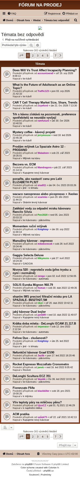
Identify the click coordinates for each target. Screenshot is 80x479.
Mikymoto (43, 258)
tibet (40, 303)
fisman (42, 287)
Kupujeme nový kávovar (36, 172)
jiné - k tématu (30, 188)
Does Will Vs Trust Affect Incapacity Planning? (45, 70)
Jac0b (41, 355)
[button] (21, 55)
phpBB (28, 464)
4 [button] (42, 55)
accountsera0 (45, 73)
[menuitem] (11, 13)
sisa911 (42, 185)
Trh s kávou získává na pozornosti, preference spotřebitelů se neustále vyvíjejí (44, 116)
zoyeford (43, 105)
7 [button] (55, 55)
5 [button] (47, 55)
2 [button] (33, 55)
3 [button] (37, 55)
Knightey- (43, 229)
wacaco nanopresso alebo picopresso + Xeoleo (45, 194)
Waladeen (43, 153)
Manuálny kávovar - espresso (33, 240)
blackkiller (43, 391)
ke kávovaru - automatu (36, 278)
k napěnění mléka (32, 408)
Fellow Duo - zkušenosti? (30, 338)
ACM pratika (21, 414)
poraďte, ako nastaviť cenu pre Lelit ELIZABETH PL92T (37, 180)
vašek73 (42, 417)
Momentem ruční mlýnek (30, 226)
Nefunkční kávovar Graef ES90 (33, 352)
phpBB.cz (49, 470)
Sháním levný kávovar (35, 202)
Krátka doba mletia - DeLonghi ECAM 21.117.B (44, 323)
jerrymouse (44, 135)
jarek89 (42, 314)
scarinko (43, 197)
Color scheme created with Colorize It (40, 467)
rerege (41, 276)
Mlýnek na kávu (31, 158)
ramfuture (43, 120)
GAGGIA (28, 263)
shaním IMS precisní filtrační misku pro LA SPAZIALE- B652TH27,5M (42, 298)
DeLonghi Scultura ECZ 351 (32, 376)
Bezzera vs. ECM (24, 164)
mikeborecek (45, 243)
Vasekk (42, 379)
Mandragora (45, 167)
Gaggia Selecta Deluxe (28, 255)
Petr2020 (43, 214)
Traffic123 (43, 91)
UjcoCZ (42, 405)
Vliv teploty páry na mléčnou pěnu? (37, 402)
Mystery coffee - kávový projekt (34, 132)
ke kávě (27, 78)
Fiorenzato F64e (24, 388)
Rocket (27, 370)
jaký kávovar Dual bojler (29, 311)
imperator (43, 326)
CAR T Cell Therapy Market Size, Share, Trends (45, 102)
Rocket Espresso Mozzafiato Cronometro (41, 364)
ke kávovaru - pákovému (36, 220)
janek (41, 367)
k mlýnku (28, 396)
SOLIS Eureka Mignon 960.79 (33, 284)
